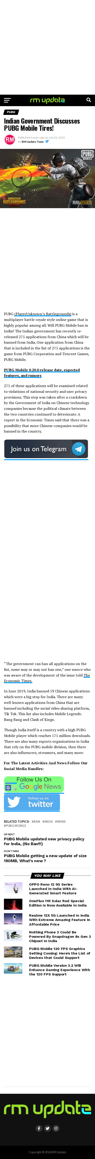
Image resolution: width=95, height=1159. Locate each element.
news (61, 821)
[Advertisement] (47, 47)
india (48, 821)
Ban (37, 821)
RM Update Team (33, 141)
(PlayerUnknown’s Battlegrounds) (42, 313)
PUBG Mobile (16, 825)
